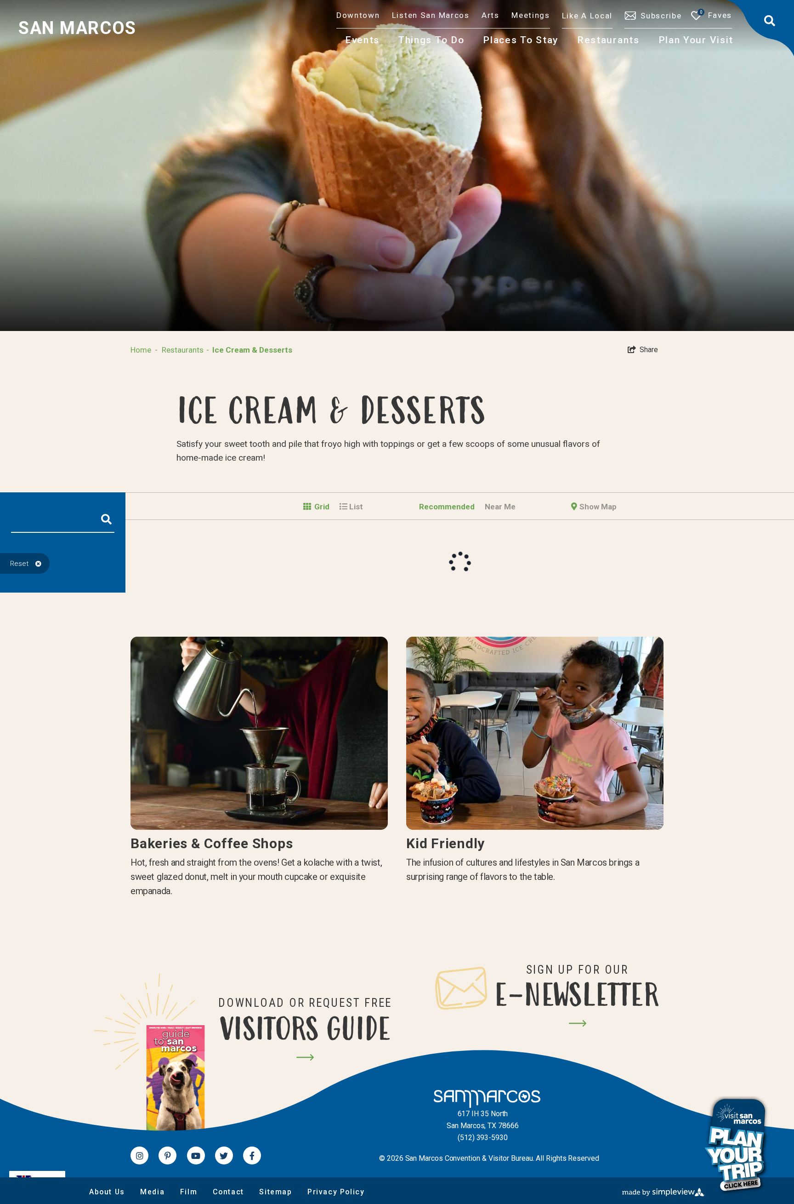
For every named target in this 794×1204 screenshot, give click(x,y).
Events (362, 40)
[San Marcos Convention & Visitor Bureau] (482, 1099)
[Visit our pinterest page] (167, 1155)
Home (144, 349)
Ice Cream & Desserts (252, 349)
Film (188, 1191)
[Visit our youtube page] (196, 1155)
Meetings (530, 15)
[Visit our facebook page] (252, 1155)
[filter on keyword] (106, 523)
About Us (107, 1191)
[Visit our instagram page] (139, 1155)
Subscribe (661, 15)
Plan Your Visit (695, 40)
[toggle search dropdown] (770, 20)
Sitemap (275, 1191)
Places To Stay (520, 40)
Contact (228, 1191)
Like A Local (587, 15)
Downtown (358, 15)
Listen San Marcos (431, 15)
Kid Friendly (445, 843)
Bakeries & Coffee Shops (211, 843)
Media (152, 1191)
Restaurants (608, 40)
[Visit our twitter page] (224, 1155)
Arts (490, 15)
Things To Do (431, 40)
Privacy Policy (335, 1191)
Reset (19, 563)
